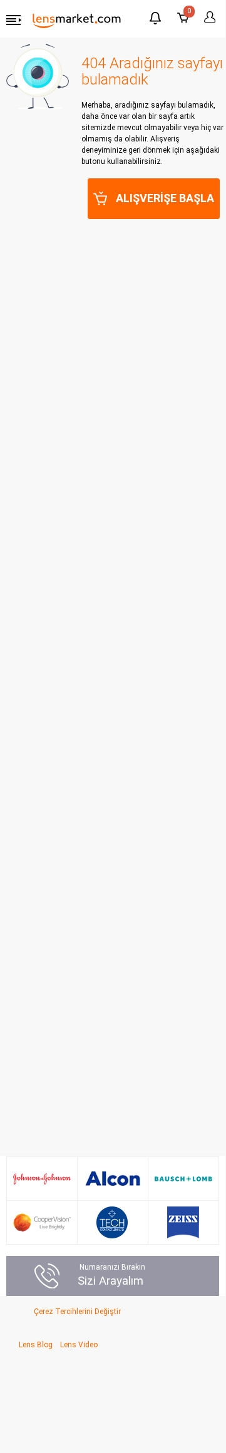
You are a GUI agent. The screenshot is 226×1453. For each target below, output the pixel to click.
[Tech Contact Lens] (112, 1222)
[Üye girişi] (208, 17)
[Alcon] (112, 1178)
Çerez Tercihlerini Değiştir (77, 1311)
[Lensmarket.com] (77, 20)
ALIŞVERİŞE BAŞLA (165, 198)
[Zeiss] (183, 1222)
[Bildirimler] (155, 20)
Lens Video (79, 1344)
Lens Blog (36, 1344)
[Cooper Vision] (42, 1222)
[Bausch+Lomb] (183, 1179)
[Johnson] (42, 1179)
